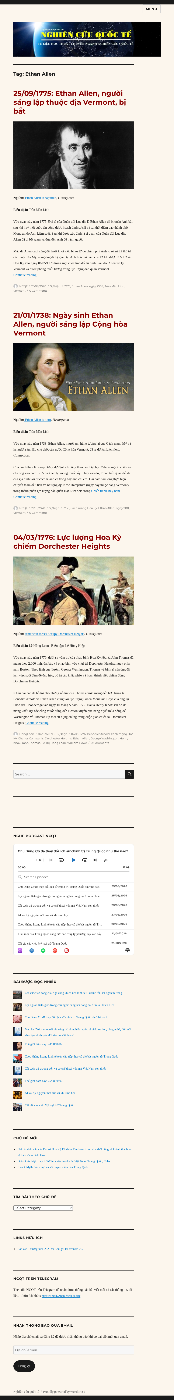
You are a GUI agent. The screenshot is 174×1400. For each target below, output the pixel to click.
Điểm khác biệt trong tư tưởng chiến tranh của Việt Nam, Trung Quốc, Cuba (64, 1161)
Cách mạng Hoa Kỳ (83, 508)
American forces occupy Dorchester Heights (54, 634)
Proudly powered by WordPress (64, 1392)
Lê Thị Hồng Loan (54, 743)
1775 (67, 286)
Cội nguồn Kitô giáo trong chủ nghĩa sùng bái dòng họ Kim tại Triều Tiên (62, 896)
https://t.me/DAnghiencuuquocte (61, 1295)
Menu (151, 9)
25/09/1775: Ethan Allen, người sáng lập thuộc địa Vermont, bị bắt (69, 102)
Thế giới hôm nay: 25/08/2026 (43, 1081)
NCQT (23, 286)
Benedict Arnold (98, 734)
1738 (66, 508)
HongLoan (26, 734)
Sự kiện (55, 286)
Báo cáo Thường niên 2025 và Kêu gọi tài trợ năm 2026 (51, 1249)
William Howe (77, 743)
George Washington (104, 738)
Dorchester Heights (58, 738)
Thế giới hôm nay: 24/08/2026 (43, 1044)
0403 (74, 734)
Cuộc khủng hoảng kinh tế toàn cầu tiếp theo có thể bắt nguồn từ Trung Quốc (64, 924)
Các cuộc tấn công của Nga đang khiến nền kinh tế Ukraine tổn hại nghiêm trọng (73, 993)
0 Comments (38, 290)
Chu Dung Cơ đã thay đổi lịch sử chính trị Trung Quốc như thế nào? (59, 886)
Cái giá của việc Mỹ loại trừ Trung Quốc (42, 943)
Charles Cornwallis (31, 738)
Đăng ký (24, 1366)
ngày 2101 (122, 508)
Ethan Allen (80, 286)
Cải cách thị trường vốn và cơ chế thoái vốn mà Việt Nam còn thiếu (58, 905)
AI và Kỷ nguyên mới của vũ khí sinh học (43, 915)
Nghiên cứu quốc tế (26, 1392)
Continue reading (24, 275)
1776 (83, 734)
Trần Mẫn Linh (115, 286)
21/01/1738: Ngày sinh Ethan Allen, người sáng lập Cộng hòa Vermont (70, 324)
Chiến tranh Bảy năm (105, 491)
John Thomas (31, 743)
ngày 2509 (96, 286)
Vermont (19, 290)
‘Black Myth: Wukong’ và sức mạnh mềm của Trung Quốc (53, 1167)
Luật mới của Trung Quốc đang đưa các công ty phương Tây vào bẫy (59, 934)
